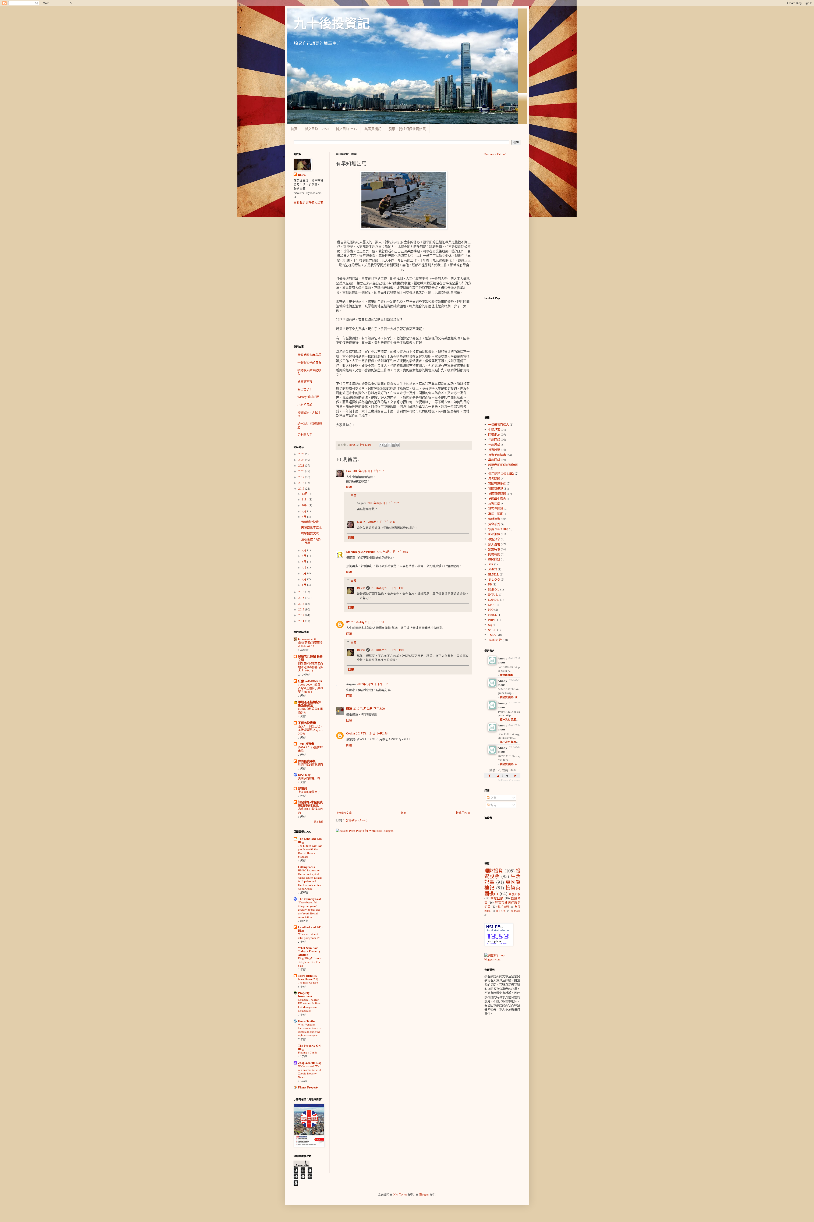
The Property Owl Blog (309, 1047)
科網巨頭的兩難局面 (310, 764)
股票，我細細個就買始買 (407, 129)
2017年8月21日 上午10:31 (367, 622)
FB (490, 584)
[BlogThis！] (385, 445)
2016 (301, 592)
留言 (492, 805)
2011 (301, 621)
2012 (301, 615)
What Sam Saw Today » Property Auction (309, 951)
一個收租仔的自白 (309, 362)
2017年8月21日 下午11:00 (387, 588)
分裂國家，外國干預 (309, 414)
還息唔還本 (506, 675)
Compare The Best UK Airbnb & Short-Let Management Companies (310, 1005)
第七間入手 (304, 435)
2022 (301, 460)
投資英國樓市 (497, 455)
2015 (301, 598)
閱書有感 (494, 554)
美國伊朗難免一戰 (309, 778)
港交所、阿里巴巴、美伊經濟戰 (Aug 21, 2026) (310, 730)
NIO (490, 610)
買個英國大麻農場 (309, 355)
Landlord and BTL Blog (310, 929)
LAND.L (493, 600)
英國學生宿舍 (497, 499)
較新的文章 (344, 813)
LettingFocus (306, 867)
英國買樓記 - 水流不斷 (512, 764)
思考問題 (494, 479)
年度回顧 (494, 440)
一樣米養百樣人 (498, 424)
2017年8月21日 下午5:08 (379, 522)
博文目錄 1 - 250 (317, 129)
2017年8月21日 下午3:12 (383, 503)
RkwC (361, 588)
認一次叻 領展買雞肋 (309, 425)
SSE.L (492, 630)
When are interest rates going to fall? (308, 935)
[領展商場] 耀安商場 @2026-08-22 (310, 644)
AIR (490, 564)
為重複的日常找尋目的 (310, 810)
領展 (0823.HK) (498, 529)
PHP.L (492, 620)
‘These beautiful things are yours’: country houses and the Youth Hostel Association (309, 909)
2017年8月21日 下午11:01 (387, 650)
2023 (301, 454)
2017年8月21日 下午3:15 (372, 684)
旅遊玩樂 (494, 504)
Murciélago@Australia (360, 551)
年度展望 (494, 445)
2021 (301, 465)
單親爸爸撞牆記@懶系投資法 (310, 704)
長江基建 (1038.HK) (501, 473)
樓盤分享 (494, 539)
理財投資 (494, 519)
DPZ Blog (304, 774)
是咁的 (302, 788)
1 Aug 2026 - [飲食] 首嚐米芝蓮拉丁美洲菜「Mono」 (310, 688)
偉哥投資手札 (307, 761)
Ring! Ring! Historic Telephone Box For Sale (310, 961)
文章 (492, 798)
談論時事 (494, 549)
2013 (301, 609)
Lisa (348, 471)
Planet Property (308, 1087)
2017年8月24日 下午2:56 (371, 733)
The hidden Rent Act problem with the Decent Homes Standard (310, 851)
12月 (305, 494)
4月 (304, 567)
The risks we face (308, 982)
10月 (305, 505)
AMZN (492, 569)
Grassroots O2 (307, 639)
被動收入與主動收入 (309, 372)
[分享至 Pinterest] (397, 445)
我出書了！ (304, 389)
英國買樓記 (372, 129)
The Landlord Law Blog (310, 840)
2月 (304, 579)
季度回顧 (494, 460)
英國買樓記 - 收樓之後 (512, 697)
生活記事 (494, 430)
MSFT (492, 605)
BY (348, 622)
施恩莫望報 (304, 381)
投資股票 (494, 450)
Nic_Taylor (400, 1194)
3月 (304, 573)
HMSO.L (493, 589)
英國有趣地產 (497, 483)
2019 (301, 477)
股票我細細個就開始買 (503, 465)
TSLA (492, 635)
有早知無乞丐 (310, 533)
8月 (304, 517)
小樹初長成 (304, 405)
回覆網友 (494, 434)
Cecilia (350, 733)
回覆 (349, 487)
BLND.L (493, 574)
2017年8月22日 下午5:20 (369, 708)
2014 (301, 604)
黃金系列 (494, 524)
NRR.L (492, 615)
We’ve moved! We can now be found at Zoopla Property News (309, 1071)
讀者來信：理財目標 (311, 541)
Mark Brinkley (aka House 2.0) (308, 977)
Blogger (424, 1194)
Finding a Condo (308, 1052)
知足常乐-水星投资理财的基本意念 (310, 804)
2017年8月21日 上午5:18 (392, 552)
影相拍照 (494, 534)
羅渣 (349, 708)
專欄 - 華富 (495, 514)
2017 (301, 488)
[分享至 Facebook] (393, 445)
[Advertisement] (308, 274)
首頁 (294, 129)
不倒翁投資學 (307, 722)
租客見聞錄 (495, 509)
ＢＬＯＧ (494, 579)
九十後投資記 (332, 24)
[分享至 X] (389, 445)
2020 (301, 471)
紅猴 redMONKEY (310, 681)
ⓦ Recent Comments (509, 780)
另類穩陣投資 (310, 522)
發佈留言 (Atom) (356, 820)
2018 (301, 483)
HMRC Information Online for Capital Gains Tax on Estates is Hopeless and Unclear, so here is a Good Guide (310, 879)
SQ (490, 625)
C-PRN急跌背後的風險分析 (310, 710)
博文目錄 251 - (346, 129)
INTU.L (493, 594)
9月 (304, 511)
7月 (304, 550)
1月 (304, 585)
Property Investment (305, 994)
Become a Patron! (495, 154)
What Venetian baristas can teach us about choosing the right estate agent (309, 1030)
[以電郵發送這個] (381, 445)
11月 (305, 499)
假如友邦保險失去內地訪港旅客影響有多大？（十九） (310, 667)
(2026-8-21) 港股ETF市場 (310, 749)
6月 (304, 556)
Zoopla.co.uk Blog (309, 1062)
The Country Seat (309, 899)
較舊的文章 (463, 813)
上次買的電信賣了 (309, 792)
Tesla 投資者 (306, 743)
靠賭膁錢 (494, 559)
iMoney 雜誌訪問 (308, 397)
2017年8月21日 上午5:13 (368, 471)
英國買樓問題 (497, 494)
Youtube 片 (495, 640)
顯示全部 (318, 821)
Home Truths (306, 1021)
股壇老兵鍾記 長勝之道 (310, 658)
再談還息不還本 (311, 527)
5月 (304, 562)
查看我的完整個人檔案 (308, 203)
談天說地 (494, 544)
